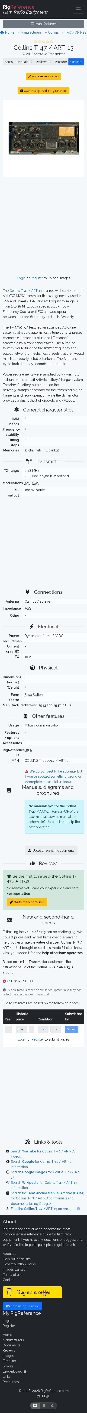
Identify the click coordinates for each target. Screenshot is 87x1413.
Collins (53, 32)
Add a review (45, 76)
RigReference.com (55, 1391)
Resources (11, 1382)
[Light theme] (44, 1406)
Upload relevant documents (53, 850)
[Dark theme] (52, 1406)
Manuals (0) (24, 62)
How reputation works (19, 1264)
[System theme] (35, 1406)
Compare (76, 62)
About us (9, 1254)
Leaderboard (13, 1371)
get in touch (66, 1245)
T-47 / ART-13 (75, 32)
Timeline (9, 1361)
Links (6, 1376)
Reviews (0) (43, 62)
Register (37, 278)
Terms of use (12, 1275)
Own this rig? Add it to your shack (45, 91)
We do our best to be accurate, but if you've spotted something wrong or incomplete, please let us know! (53, 776)
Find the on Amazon (43, 1209)
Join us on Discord (24, 1306)
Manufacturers (46, 24)
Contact (8, 1280)
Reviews (9, 1350)
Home (9, 32)
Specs (9, 62)
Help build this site (17, 1259)
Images (8, 1356)
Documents (11, 1345)
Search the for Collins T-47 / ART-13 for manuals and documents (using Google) (47, 1198)
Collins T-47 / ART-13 (26, 291)
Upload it (53, 822)
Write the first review (28, 902)
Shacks (8, 1366)
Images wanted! (14, 1269)
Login (21, 278)
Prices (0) (61, 62)
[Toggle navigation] (78, 9)
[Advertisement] (43, 226)
